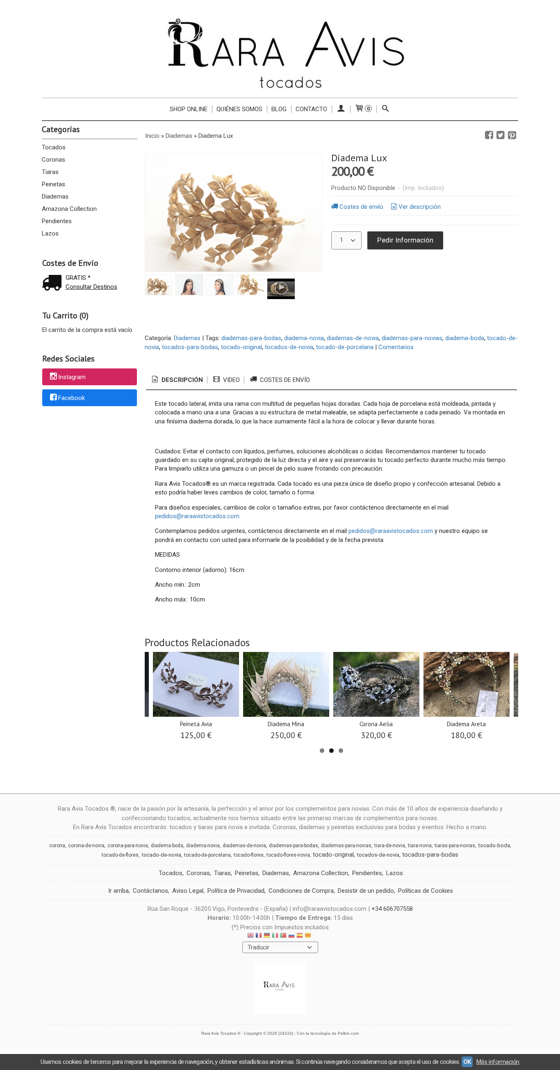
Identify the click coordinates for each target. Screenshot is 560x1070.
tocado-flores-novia (288, 855)
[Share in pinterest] (512, 135)
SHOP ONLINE (188, 109)
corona (57, 845)
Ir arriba (118, 890)
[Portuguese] (283, 936)
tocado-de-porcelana (344, 347)
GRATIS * (78, 277)
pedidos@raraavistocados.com (197, 516)
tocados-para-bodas (190, 347)
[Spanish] (299, 936)
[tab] (176, 380)
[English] (250, 936)
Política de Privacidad (235, 890)
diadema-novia (304, 338)
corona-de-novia (86, 845)
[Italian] (275, 936)
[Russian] (291, 936)
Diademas (55, 196)
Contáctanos (150, 890)
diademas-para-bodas (251, 338)
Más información (497, 1061)
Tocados (54, 147)
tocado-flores (249, 855)
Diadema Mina (286, 724)
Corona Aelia (376, 724)
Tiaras (50, 172)
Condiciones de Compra (301, 890)
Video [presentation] (230, 380)
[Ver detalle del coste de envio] (53, 283)
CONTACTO (311, 109)
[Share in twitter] (500, 135)
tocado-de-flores (120, 855)
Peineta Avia (196, 724)
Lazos (50, 233)
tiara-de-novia (389, 845)
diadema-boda (464, 338)
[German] (267, 936)
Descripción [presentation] (181, 380)
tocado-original (241, 347)
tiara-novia (420, 845)
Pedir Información (405, 240)
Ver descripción (419, 206)
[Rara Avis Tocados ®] (280, 53)
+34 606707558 (392, 908)
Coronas (53, 159)
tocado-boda (494, 845)
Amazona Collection (69, 209)
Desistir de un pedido (366, 890)
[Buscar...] (386, 109)
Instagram (72, 377)
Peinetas (53, 184)
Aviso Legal (187, 890)
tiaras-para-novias (455, 845)
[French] (258, 936)
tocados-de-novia (289, 347)
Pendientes (57, 221)
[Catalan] (309, 936)
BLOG (279, 109)
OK (467, 1061)
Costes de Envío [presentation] (284, 380)
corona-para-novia (127, 845)
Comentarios (396, 347)
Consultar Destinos (91, 286)
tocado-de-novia (161, 855)
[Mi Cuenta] (341, 109)
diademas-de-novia (353, 338)
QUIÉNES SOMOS (239, 109)
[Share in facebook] (489, 135)
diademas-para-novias (412, 338)
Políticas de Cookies (425, 890)
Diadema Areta (466, 724)
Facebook (71, 398)
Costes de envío (361, 206)
